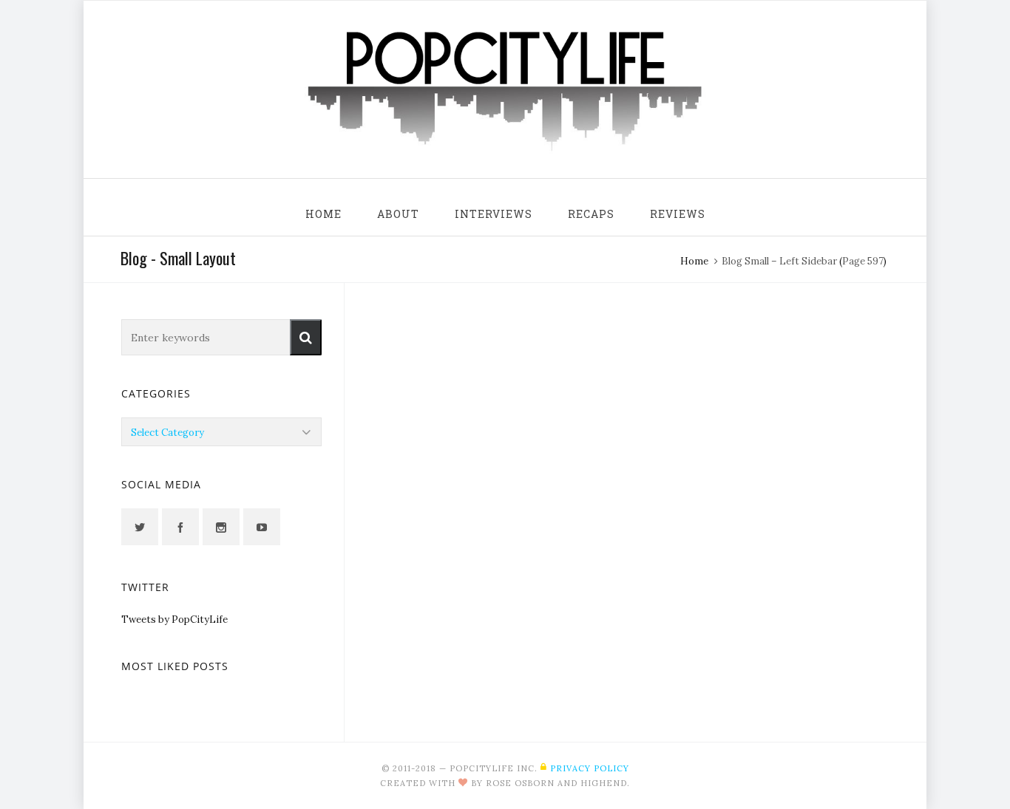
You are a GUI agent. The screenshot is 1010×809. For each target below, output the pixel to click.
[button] (306, 337)
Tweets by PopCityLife (174, 619)
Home (694, 261)
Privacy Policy (589, 768)
